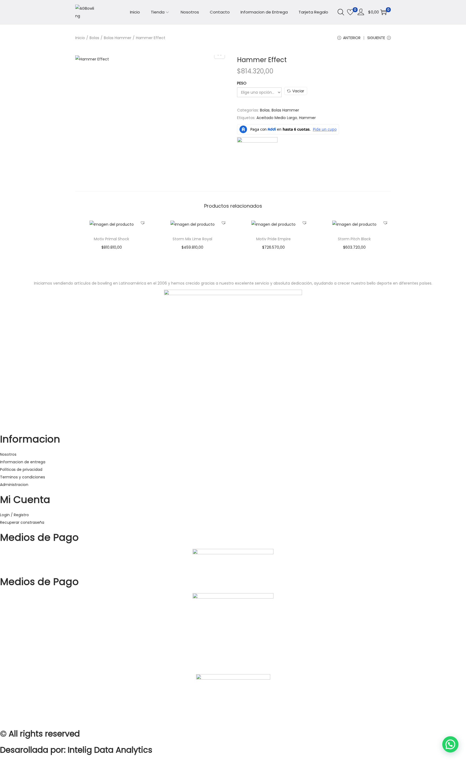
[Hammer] (257, 157)
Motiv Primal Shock (111, 239)
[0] (350, 12)
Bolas (94, 37)
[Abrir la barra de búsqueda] (341, 12)
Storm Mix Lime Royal (192, 239)
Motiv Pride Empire (273, 239)
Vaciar (298, 91)
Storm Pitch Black (354, 239)
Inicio (80, 37)
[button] (143, 223)
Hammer (307, 117)
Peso (241, 83)
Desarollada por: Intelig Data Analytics (76, 750)
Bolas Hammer (117, 37)
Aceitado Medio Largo (276, 117)
